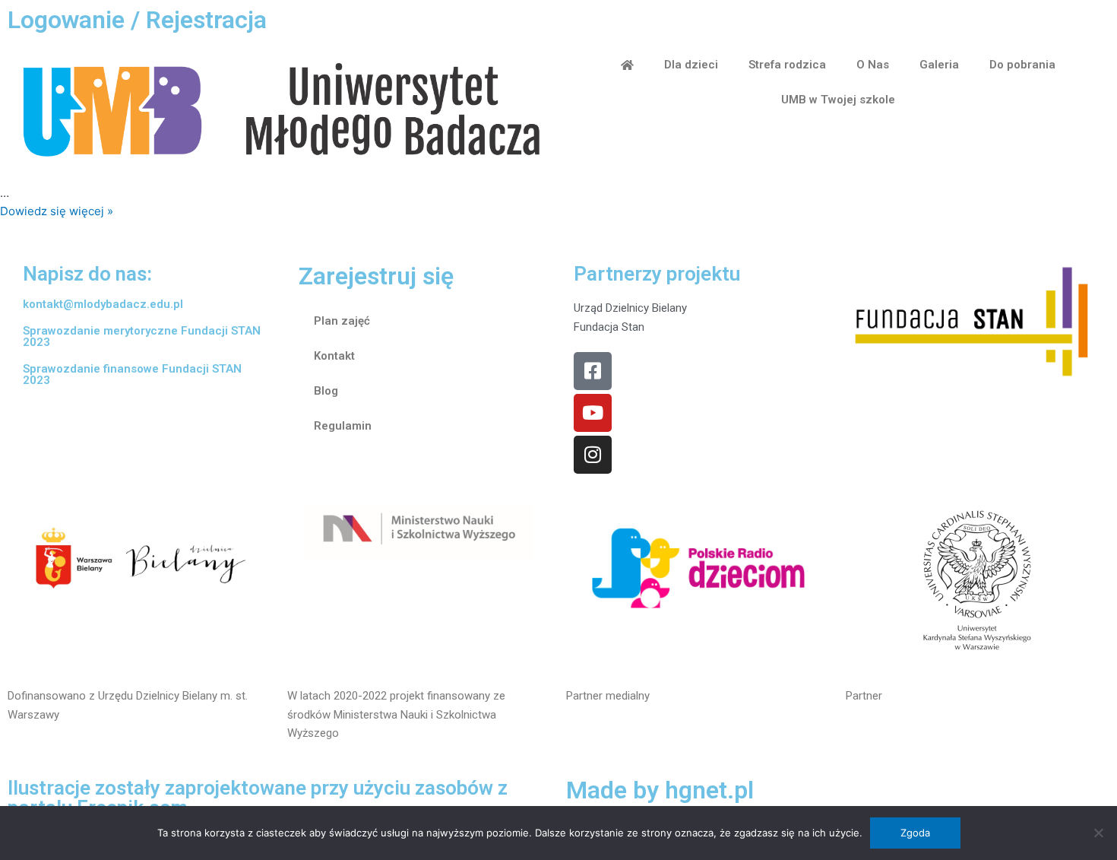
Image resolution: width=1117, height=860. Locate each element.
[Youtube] (593, 413)
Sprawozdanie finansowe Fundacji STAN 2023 (132, 374)
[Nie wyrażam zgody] (1098, 832)
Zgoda (915, 833)
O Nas (872, 64)
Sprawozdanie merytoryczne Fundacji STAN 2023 (142, 336)
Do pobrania (1022, 64)
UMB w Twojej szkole (838, 99)
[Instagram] (593, 455)
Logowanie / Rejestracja (137, 19)
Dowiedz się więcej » (56, 211)
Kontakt (334, 356)
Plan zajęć (342, 321)
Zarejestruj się (376, 276)
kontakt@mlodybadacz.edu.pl (103, 304)
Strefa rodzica (787, 64)
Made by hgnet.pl (660, 790)
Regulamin (343, 426)
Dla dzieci (691, 64)
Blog (326, 391)
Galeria (939, 64)
